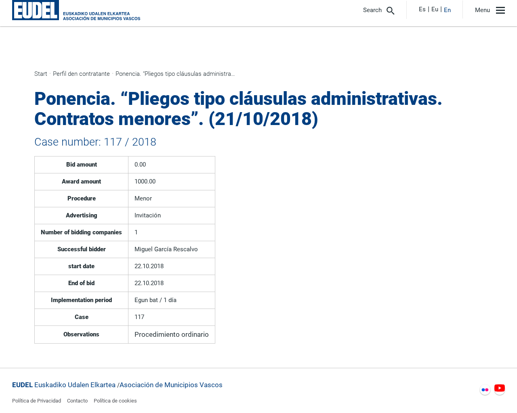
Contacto (77, 401)
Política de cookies (115, 401)
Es (422, 9)
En (447, 10)
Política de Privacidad (36, 401)
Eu (434, 9)
